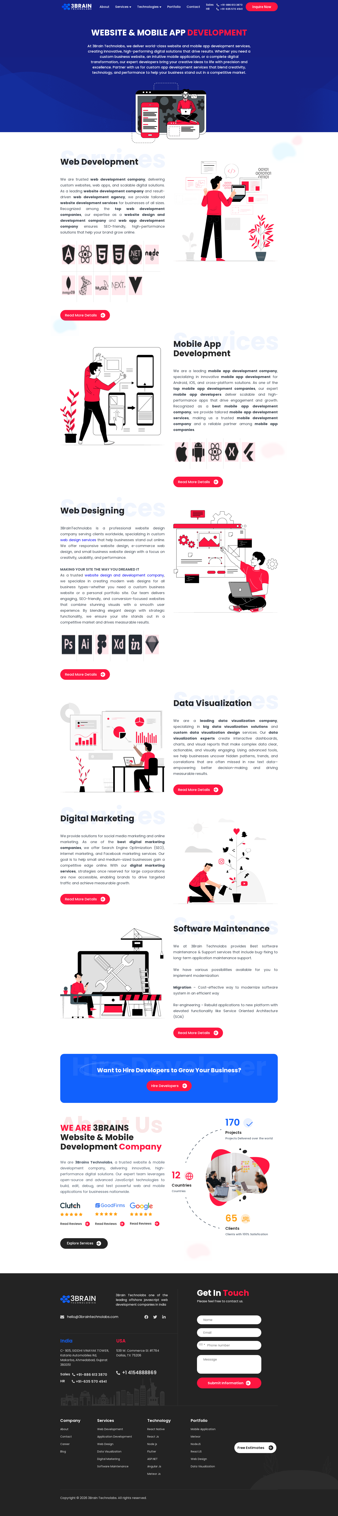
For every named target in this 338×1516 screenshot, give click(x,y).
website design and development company (124, 575)
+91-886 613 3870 (231, 5)
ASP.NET (152, 1459)
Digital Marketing (108, 1459)
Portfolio (174, 7)
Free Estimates (251, 1447)
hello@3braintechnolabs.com (92, 1316)
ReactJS (196, 1451)
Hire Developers (165, 1085)
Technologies (148, 7)
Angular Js (154, 1466)
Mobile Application (203, 1429)
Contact (193, 7)
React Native (156, 1429)
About (104, 7)
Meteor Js (154, 1474)
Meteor (195, 1437)
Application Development (114, 1437)
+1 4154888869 (138, 1372)
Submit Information (226, 1383)
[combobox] (201, 1345)
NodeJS (196, 1444)
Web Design (105, 1444)
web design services (78, 539)
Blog (63, 1451)
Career (65, 1444)
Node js (152, 1444)
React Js (153, 1437)
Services (122, 7)
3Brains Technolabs (93, 1162)
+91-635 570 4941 (231, 9)
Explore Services (80, 1243)
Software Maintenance (113, 1466)
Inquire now (261, 7)
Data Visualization (109, 1451)
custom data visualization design (206, 732)
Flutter (151, 1451)
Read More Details (81, 315)
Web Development (110, 1429)
